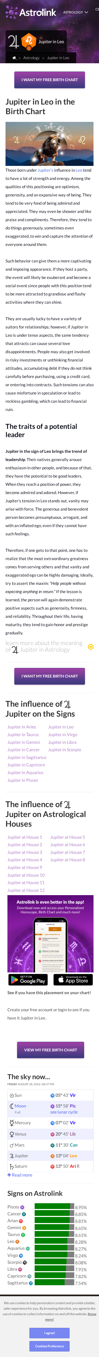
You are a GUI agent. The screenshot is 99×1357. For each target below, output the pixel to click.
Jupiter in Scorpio (64, 749)
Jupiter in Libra (62, 742)
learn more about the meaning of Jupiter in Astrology (44, 646)
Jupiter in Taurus (23, 734)
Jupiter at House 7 (67, 852)
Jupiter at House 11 (26, 882)
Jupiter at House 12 (26, 890)
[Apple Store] (73, 980)
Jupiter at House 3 (24, 852)
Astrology (73, 12)
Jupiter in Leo (61, 726)
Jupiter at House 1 (24, 837)
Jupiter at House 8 (67, 859)
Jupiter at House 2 (24, 844)
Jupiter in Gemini (23, 742)
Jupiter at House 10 (26, 875)
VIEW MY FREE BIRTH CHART (50, 1050)
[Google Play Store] (28, 980)
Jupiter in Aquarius (25, 772)
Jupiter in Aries (21, 726)
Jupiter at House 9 (24, 867)
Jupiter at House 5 (67, 837)
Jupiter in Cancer (23, 749)
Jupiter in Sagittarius (26, 757)
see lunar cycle (64, 1111)
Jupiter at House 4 (24, 859)
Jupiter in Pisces (22, 780)
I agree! (49, 1333)
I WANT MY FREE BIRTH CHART (49, 79)
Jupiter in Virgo (62, 734)
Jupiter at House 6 (67, 844)
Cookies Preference (49, 1346)
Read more (21, 1174)
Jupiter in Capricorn (26, 764)
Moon (20, 1105)
